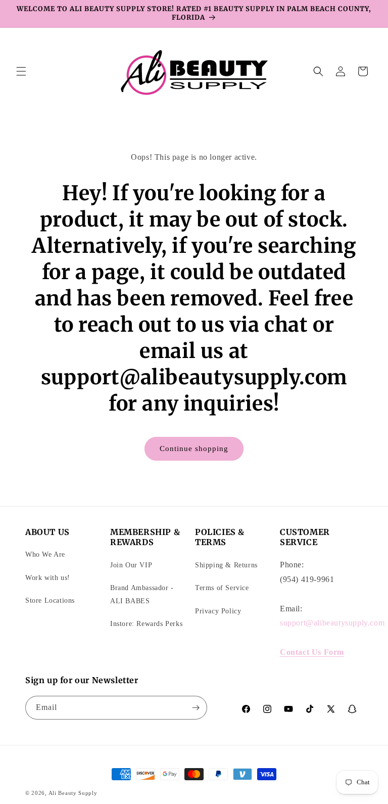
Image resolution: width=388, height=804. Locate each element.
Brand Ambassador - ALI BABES (142, 594)
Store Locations (50, 600)
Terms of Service (222, 588)
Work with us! (47, 578)
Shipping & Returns (226, 565)
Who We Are (45, 554)
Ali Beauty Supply (73, 793)
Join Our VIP (131, 565)
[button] (21, 71)
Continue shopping (194, 448)
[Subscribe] (195, 708)
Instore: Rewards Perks (146, 624)
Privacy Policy (218, 611)
